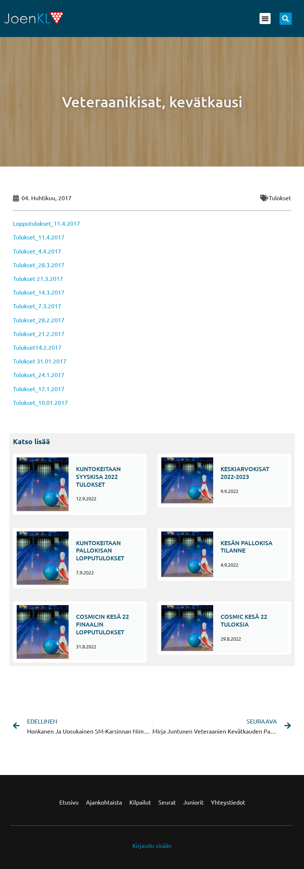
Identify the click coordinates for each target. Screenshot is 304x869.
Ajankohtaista (104, 802)
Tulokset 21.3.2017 (38, 278)
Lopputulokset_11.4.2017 (46, 223)
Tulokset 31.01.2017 (39, 361)
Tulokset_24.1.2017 (39, 374)
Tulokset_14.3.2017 (39, 292)
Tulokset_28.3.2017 (39, 264)
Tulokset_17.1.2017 (39, 388)
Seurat (167, 802)
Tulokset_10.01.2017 (40, 402)
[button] (265, 18)
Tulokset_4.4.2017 (37, 251)
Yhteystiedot (228, 802)
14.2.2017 (48, 347)
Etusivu (69, 802)
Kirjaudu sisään (152, 845)
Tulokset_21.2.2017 (39, 333)
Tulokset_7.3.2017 (37, 305)
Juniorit (193, 802)
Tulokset (280, 197)
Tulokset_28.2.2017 (39, 319)
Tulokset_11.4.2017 (39, 237)
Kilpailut (140, 802)
